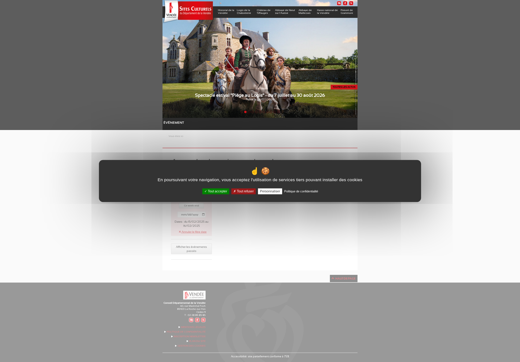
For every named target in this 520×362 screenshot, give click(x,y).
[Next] (343, 59)
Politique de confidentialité (301, 191)
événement (166, 123)
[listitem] (339, 3)
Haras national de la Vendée (327, 11)
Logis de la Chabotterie (244, 11)
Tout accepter (217, 191)
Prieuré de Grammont (347, 11)
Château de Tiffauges (264, 11)
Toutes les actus (344, 87)
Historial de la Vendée (226, 11)
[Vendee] (187, 11)
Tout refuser (245, 191)
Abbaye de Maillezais (305, 11)
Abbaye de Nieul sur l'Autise (285, 11)
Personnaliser (270, 191)
